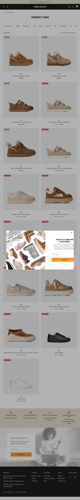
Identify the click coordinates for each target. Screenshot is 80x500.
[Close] (71, 233)
